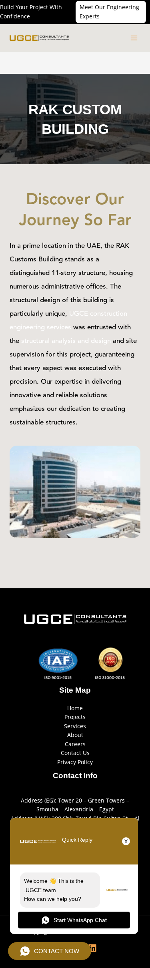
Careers (75, 744)
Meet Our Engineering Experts (109, 11)
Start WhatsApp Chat (80, 920)
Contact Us (75, 753)
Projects (75, 717)
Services (75, 726)
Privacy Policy (75, 762)
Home (75, 708)
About (75, 735)
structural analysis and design (67, 341)
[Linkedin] (92, 948)
